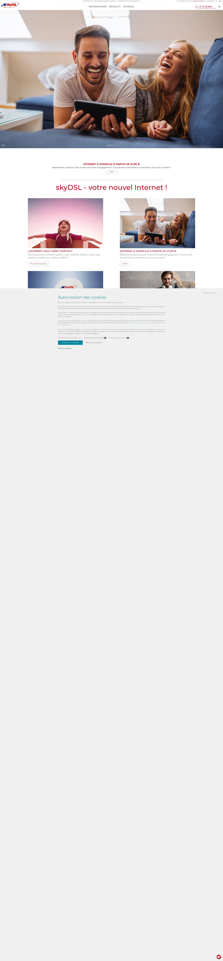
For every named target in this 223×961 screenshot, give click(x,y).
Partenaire (210, 1)
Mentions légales (64, 348)
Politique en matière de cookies (139, 323)
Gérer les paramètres (94, 342)
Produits (115, 6)
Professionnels (199, 1)
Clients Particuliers (184, 1)
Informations (98, 6)
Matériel (128, 6)
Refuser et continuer (209, 293)
